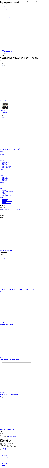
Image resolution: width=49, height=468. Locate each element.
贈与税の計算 (4, 177)
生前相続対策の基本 (9, 9)
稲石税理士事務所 (3, 452)
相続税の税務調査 (9, 19)
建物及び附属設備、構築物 (6, 195)
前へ (1, 99)
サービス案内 (4, 460)
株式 (3, 192)
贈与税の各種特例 (5, 178)
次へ (1, 101)
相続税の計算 (8, 16)
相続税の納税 (8, 18)
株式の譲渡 (4, 202)
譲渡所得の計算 (5, 199)
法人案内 (3, 459)
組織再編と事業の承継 (10, 14)
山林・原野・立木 (5, 194)
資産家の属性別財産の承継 (10, 13)
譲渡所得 (1, 197)
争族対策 (7, 12)
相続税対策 (8, 10)
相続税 (5, 15)
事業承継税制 (2, 182)
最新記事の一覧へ (3, 100)
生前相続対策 (6, 8)
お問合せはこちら (3, 448)
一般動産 (3, 193)
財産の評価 (2, 188)
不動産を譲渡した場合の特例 (7, 201)
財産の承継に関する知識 (6, 7)
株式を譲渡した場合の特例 (6, 203)
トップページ (4, 6)
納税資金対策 (8, 11)
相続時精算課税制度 (5, 179)
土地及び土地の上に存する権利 (7, 191)
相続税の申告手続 (9, 17)
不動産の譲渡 (4, 200)
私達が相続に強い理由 (6, 458)
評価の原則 (4, 190)
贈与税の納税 (4, 180)
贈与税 (5, 20)
